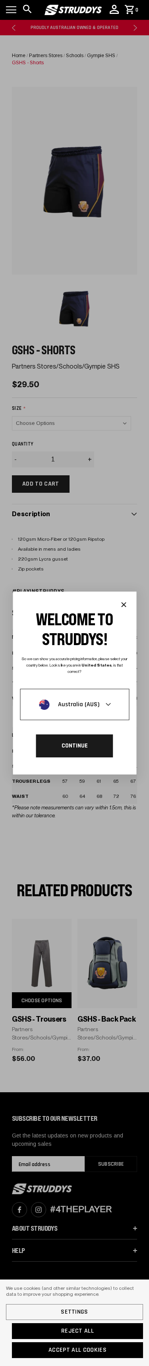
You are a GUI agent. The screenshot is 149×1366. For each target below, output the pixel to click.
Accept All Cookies (77, 1350)
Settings (74, 1312)
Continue (75, 746)
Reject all (77, 1331)
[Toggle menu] (11, 9)
